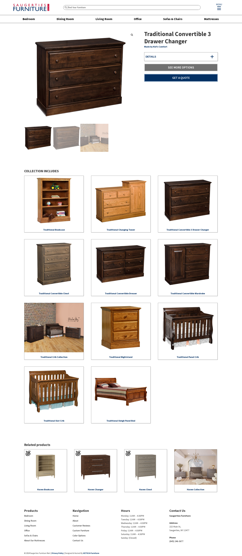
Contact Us (78, 540)
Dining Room (65, 19)
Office (138, 19)
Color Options (79, 535)
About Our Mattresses (34, 540)
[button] (132, 35)
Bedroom (29, 19)
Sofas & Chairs (172, 19)
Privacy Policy (58, 553)
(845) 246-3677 (176, 541)
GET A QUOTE (181, 78)
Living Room (104, 19)
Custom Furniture (81, 530)
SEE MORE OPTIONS (181, 67)
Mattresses (211, 19)
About (75, 520)
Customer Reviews (81, 525)
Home (75, 515)
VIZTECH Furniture (91, 553)
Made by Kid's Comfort (155, 46)
